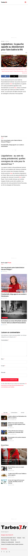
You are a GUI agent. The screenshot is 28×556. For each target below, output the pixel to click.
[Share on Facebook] (5, 76)
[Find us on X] (4, 552)
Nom (2, 359)
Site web (3, 372)
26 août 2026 (4, 324)
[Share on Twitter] (14, 76)
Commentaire (5, 340)
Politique (7, 41)
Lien (26, 73)
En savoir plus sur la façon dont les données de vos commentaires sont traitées (14, 385)
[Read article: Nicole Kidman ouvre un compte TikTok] (4, 468)
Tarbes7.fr (17, 542)
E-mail (3, 365)
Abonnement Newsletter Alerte (8, 537)
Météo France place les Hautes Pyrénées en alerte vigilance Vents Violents (16, 424)
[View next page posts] (15, 150)
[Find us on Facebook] (1, 552)
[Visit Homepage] (4, 2)
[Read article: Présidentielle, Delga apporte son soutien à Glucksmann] (14, 283)
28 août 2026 (5, 463)
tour (11, 83)
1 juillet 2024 (3, 52)
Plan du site (13, 540)
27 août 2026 (4, 271)
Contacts (19, 537)
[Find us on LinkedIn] (6, 552)
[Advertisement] (14, 20)
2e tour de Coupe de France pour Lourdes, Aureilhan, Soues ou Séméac (16, 482)
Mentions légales (5, 540)
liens (24, 537)
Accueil (2, 41)
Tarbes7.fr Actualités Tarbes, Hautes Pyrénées (12, 544)
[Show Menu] (25, 2)
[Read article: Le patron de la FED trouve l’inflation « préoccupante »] (4, 475)
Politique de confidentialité (7, 542)
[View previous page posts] (13, 150)
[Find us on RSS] (9, 552)
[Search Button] (22, 2)
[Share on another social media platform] (23, 76)
